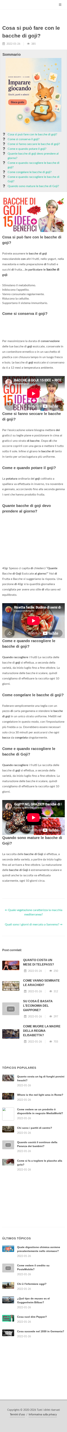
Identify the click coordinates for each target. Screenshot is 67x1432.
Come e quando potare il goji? (27, 148)
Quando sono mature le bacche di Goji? (33, 186)
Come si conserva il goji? (23, 139)
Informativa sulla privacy (43, 1414)
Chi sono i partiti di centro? (34, 1127)
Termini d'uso (17, 1414)
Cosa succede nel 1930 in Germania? (40, 1331)
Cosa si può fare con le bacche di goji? (32, 134)
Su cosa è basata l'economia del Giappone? (37, 1006)
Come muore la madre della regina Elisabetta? (41, 1031)
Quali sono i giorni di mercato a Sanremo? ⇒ (33, 924)
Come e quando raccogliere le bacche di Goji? (33, 179)
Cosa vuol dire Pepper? (32, 1316)
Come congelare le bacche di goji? (30, 172)
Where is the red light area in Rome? (40, 1094)
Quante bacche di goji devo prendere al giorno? (33, 156)
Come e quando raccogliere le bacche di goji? (33, 165)
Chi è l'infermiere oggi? (32, 1283)
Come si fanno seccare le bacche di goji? (34, 144)
